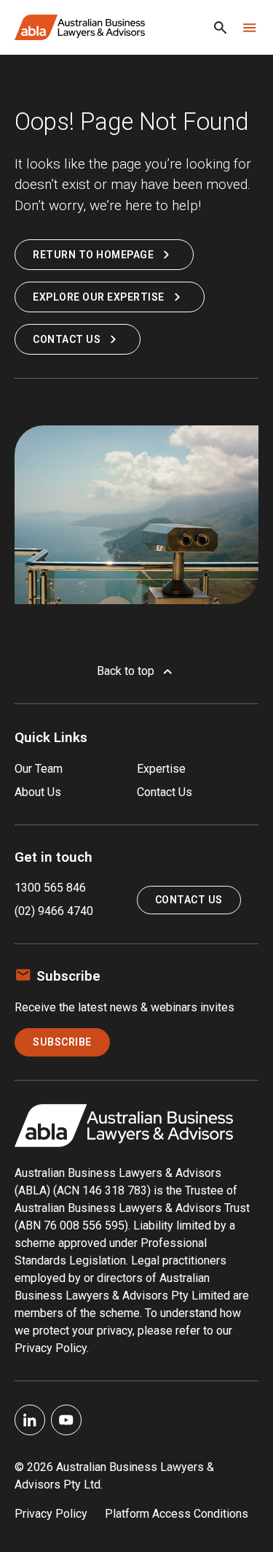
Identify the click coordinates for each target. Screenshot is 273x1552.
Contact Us (66, 339)
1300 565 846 (50, 888)
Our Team (39, 769)
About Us (38, 792)
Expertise (161, 769)
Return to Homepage (93, 254)
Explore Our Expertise (99, 297)
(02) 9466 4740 (54, 911)
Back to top (125, 671)
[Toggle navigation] (249, 27)
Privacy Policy (51, 1514)
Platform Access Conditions (176, 1514)
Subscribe (62, 1042)
